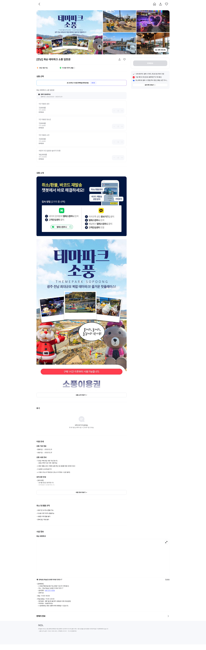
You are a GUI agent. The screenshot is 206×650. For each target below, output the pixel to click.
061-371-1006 (50, 590)
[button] (154, 4)
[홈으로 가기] (154, 4)
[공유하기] (161, 4)
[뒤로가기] (39, 4)
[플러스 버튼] (122, 110)
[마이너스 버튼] (114, 110)
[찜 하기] (167, 4)
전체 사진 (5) (162, 50)
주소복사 (167, 579)
